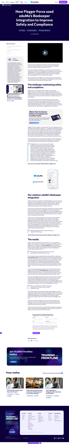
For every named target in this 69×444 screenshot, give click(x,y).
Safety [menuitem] (29, 420)
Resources (12, 2)
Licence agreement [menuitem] (29, 432)
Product (2, 2)
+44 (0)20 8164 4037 (26, 437)
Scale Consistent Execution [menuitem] (40, 418)
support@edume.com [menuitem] (57, 420)
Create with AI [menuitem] (40, 416)
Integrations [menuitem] (40, 421)
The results (9, 53)
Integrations (57, 395)
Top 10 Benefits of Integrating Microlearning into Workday (53, 392)
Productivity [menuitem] (30, 417)
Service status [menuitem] (56, 417)
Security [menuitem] (33, 432)
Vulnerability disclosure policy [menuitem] (39, 432)
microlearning (51, 132)
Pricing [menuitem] (23, 419)
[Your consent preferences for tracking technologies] (1, 333)
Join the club (12, 431)
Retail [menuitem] (29, 421)
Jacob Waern (16, 60)
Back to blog (8, 5)
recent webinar (41, 301)
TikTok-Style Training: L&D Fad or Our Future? (14, 391)
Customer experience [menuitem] (31, 416)
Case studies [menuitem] (49, 416)
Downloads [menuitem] (50, 418)
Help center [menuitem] (56, 415)
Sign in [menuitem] (55, 419)
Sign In (56, 2)
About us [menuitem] (23, 415)
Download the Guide (34, 122)
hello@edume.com (25, 438)
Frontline (17, 394)
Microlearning (10, 394)
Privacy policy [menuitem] (24, 432)
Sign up (13, 361)
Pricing (26, 2)
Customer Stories (17, 2)
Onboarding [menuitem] (30, 415)
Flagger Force (31, 90)
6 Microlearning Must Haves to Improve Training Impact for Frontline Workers (34, 392)
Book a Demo (63, 2)
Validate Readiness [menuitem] (41, 420)
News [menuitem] (23, 417)
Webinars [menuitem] (50, 420)
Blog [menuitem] (49, 417)
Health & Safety (32, 30)
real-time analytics (38, 149)
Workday (49, 397)
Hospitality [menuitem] (30, 423)
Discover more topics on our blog (51, 373)
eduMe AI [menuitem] (39, 415)
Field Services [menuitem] (30, 429)
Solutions (7, 2)
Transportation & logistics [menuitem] (31, 426)
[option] (15, 387)
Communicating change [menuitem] (32, 419)
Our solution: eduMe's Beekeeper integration (13, 50)
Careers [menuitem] (23, 416)
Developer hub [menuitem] (56, 416)
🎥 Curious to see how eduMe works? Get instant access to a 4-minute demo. (14, 97)
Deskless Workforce (45, 30)
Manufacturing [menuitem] (30, 424)
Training (23, 30)
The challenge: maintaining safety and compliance (14, 47)
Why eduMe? (21, 2)
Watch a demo (9, 100)
